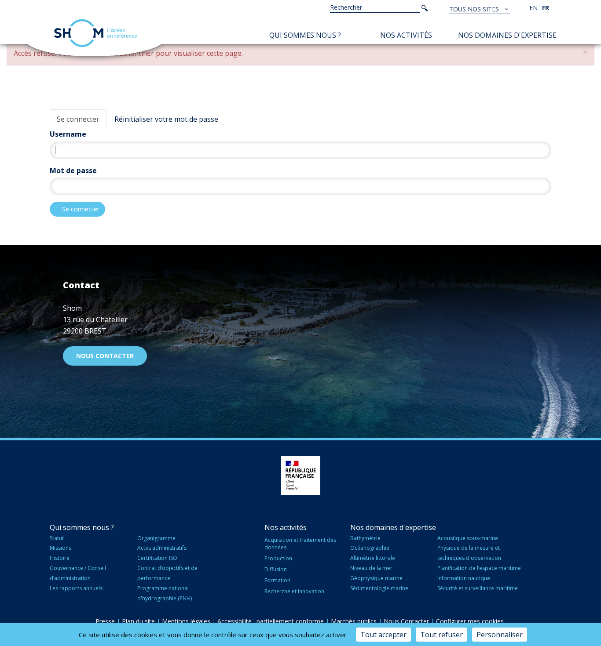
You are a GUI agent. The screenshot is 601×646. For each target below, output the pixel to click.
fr (545, 8)
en (533, 8)
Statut (57, 538)
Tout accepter (383, 634)
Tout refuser (441, 634)
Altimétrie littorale (372, 558)
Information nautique (463, 578)
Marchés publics (354, 621)
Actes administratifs (162, 548)
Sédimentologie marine (379, 588)
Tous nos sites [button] (475, 9)
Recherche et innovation (294, 591)
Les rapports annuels (76, 588)
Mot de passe (73, 170)
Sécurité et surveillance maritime (477, 588)
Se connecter (78, 119)
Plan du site (138, 621)
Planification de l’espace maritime (479, 568)
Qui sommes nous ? (305, 35)
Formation (277, 580)
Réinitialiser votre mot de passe (166, 119)
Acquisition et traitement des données (300, 543)
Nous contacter (105, 356)
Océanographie (369, 548)
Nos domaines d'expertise (507, 35)
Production (278, 558)
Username (68, 134)
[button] (585, 52)
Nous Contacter (406, 621)
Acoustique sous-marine (467, 538)
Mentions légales (186, 621)
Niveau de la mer (371, 568)
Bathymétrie (365, 538)
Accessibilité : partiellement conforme (270, 621)
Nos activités (406, 35)
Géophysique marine (376, 578)
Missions (60, 548)
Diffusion (275, 569)
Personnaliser (499, 634)
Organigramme (156, 538)
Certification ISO (157, 558)
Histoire (60, 558)
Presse (105, 621)
